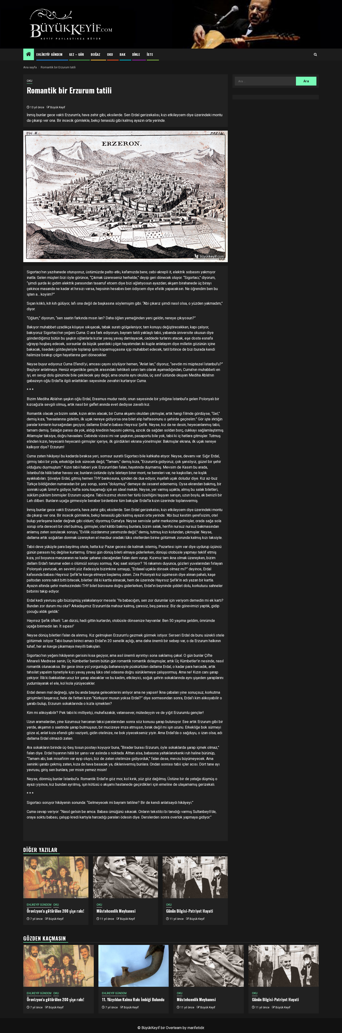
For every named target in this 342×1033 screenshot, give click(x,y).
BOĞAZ (95, 54)
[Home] (28, 54)
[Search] (315, 54)
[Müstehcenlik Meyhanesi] (125, 877)
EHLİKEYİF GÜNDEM (49, 54)
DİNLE (136, 54)
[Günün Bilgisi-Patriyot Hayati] (195, 877)
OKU (110, 54)
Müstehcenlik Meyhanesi (116, 911)
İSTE (150, 54)
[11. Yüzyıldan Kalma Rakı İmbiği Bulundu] (133, 966)
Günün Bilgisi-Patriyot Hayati (189, 911)
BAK (122, 54)
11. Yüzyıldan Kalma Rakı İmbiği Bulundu (133, 999)
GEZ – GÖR (76, 54)
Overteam (174, 1028)
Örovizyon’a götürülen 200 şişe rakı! (55, 911)
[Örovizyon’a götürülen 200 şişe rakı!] (55, 877)
